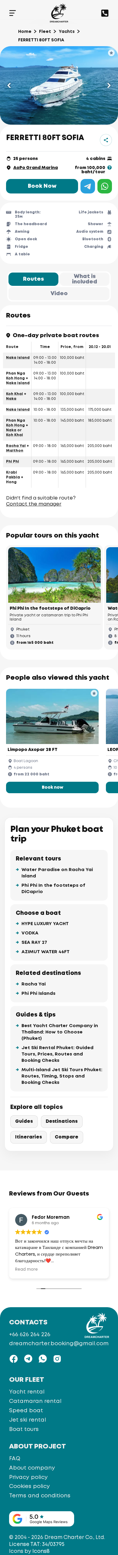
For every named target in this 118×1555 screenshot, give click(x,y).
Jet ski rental (27, 1419)
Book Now (42, 186)
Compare (66, 1137)
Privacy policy (28, 1477)
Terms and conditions (39, 1495)
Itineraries (28, 1137)
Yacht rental (26, 1391)
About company (32, 1467)
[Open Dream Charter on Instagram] (57, 1359)
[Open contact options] (105, 13)
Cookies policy (29, 1486)
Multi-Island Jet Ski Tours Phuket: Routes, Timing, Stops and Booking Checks (61, 1076)
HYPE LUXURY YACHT (45, 924)
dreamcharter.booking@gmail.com (59, 1343)
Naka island (18, 357)
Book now (52, 787)
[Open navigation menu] (12, 13)
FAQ (14, 1458)
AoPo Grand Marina (35, 168)
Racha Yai (16, 446)
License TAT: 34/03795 (36, 1544)
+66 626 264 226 (29, 1334)
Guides (24, 1121)
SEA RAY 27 (34, 942)
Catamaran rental (35, 1401)
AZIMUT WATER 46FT (45, 952)
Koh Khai (14, 394)
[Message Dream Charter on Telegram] (28, 1359)
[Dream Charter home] (59, 13)
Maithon (14, 450)
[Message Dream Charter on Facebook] (14, 1359)
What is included (84, 279)
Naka (11, 399)
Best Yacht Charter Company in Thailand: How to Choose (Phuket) (59, 1032)
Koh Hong (15, 378)
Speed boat (26, 1410)
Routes (33, 279)
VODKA (29, 933)
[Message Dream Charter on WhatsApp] (43, 1359)
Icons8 (41, 1551)
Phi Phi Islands (38, 993)
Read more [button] (26, 1269)
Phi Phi (12, 461)
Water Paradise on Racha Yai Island (57, 873)
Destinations (62, 1121)
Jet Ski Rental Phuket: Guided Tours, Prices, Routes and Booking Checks (57, 1054)
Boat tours (24, 1429)
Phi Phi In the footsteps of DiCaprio (53, 888)
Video (59, 293)
